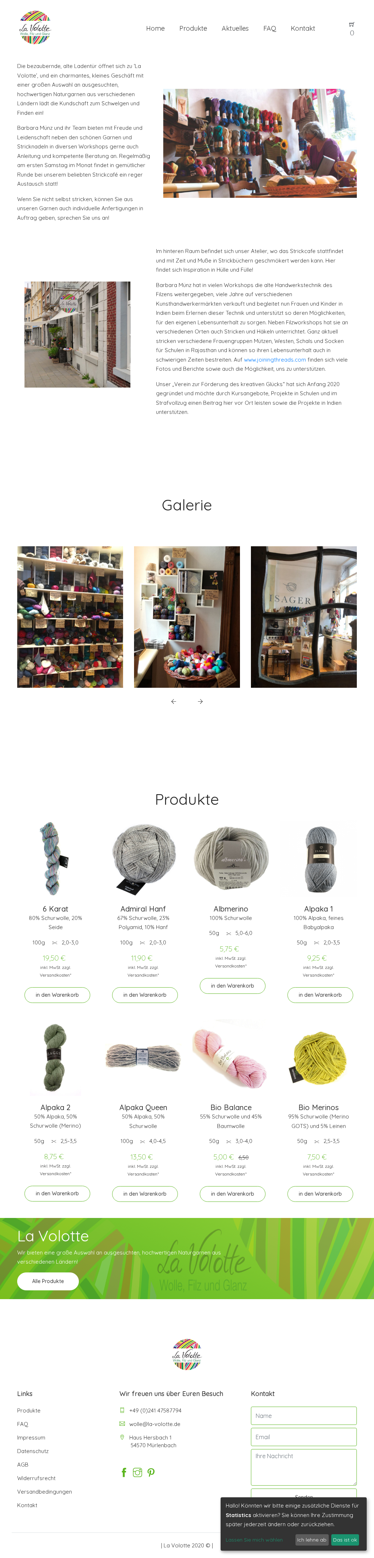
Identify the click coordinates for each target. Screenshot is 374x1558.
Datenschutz (33, 1451)
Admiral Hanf (143, 908)
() (352, 32)
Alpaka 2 (55, 1107)
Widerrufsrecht (36, 1478)
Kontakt (303, 28)
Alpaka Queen (143, 1107)
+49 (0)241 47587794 (155, 1410)
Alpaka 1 (318, 908)
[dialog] (294, 1524)
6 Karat (55, 908)
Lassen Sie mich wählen (254, 1539)
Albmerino (231, 908)
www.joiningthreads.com (275, 359)
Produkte (193, 28)
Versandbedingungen (44, 1491)
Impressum (31, 1437)
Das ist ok (345, 1539)
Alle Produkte (48, 1281)
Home (155, 28)
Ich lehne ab (312, 1539)
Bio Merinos (318, 1107)
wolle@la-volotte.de (154, 1424)
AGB (22, 1464)
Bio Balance (231, 1107)
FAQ (269, 28)
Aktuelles (235, 28)
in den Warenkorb (57, 995)
